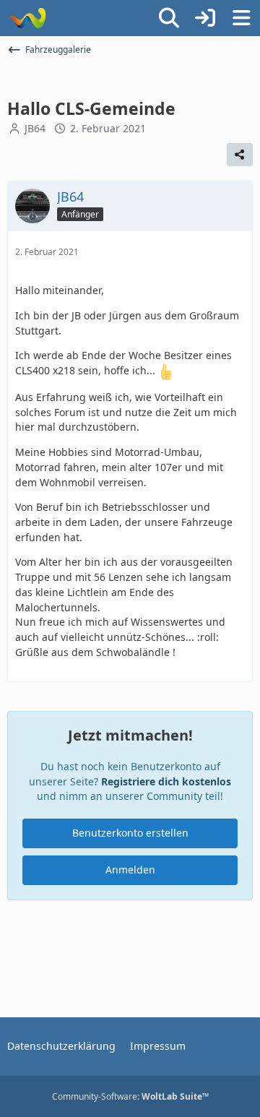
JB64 (35, 128)
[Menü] (241, 18)
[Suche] (169, 18)
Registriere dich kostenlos (166, 781)
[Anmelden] (205, 18)
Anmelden (130, 869)
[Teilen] (240, 154)
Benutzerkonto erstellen (130, 833)
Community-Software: (130, 1096)
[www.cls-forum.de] (27, 18)
